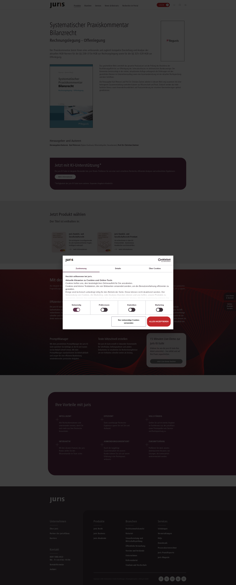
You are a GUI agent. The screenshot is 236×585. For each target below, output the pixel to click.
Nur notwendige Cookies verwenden (128, 321)
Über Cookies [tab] (155, 268)
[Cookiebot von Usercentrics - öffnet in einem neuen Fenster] (160, 260)
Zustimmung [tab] (81, 268)
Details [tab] (118, 268)
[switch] (104, 310)
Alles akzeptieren (159, 321)
